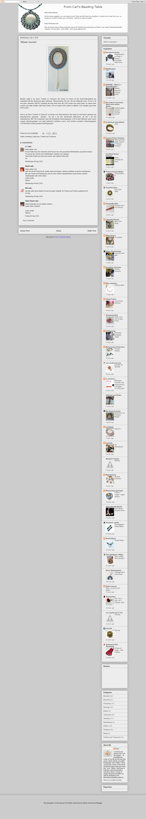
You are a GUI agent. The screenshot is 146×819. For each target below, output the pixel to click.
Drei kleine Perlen (112, 52)
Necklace (106, 718)
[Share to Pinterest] (56, 133)
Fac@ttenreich (111, 188)
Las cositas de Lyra (113, 363)
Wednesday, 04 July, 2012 (34, 161)
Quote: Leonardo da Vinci (119, 160)
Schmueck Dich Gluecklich (112, 645)
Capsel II (118, 429)
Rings (105, 733)
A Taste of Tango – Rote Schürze (119, 650)
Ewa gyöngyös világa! (114, 554)
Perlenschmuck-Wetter (114, 172)
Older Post (91, 231)
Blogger (99, 803)
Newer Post (25, 231)
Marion (27, 166)
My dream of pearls (113, 411)
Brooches (106, 700)
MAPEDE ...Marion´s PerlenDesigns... (113, 85)
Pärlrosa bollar (119, 285)
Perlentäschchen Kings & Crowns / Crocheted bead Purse (119, 58)
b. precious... (111, 379)
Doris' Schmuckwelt (113, 570)
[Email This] (47, 133)
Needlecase (107, 722)
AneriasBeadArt (112, 204)
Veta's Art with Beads (114, 507)
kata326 (109, 628)
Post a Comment (28, 220)
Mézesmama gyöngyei (114, 491)
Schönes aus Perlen (113, 395)
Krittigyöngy (111, 331)
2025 (116, 124)
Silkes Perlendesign (113, 251)
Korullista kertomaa (113, 267)
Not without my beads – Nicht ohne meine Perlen (115, 104)
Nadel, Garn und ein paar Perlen (119, 319)
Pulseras (117, 614)
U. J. (26, 146)
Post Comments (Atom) (62, 237)
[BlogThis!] (49, 133)
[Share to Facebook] (54, 133)
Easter (105, 711)
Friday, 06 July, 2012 (32, 216)
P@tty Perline (111, 299)
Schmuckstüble (112, 315)
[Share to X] (51, 133)
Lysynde (109, 443)
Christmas (107, 703)
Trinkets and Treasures (48, 136)
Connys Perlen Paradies (115, 138)
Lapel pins (36, 136)
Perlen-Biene (111, 538)
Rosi (26, 188)
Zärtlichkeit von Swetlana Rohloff (120, 415)
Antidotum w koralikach (115, 122)
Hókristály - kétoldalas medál (118, 335)
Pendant (106, 730)
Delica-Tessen (30, 201)
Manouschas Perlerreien (115, 347)
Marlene (117, 461)
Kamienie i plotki (112, 523)
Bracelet (106, 696)
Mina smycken (111, 283)
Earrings (106, 707)
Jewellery (28, 136)
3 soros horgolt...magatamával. (120, 494)
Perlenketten (111, 597)
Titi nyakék (118, 237)
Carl (117, 749)
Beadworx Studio (112, 459)
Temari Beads (119, 540)
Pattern (106, 726)
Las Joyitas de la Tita (114, 613)
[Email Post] (43, 133)
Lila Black (109, 427)
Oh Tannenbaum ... (119, 447)
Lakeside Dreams (112, 219)
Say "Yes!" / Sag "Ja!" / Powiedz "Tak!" (120, 600)
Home (58, 231)
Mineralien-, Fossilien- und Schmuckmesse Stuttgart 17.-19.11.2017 (120, 384)
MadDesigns (111, 69)
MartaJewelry (111, 475)
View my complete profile (112, 780)
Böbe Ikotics (111, 235)
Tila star (117, 630)
